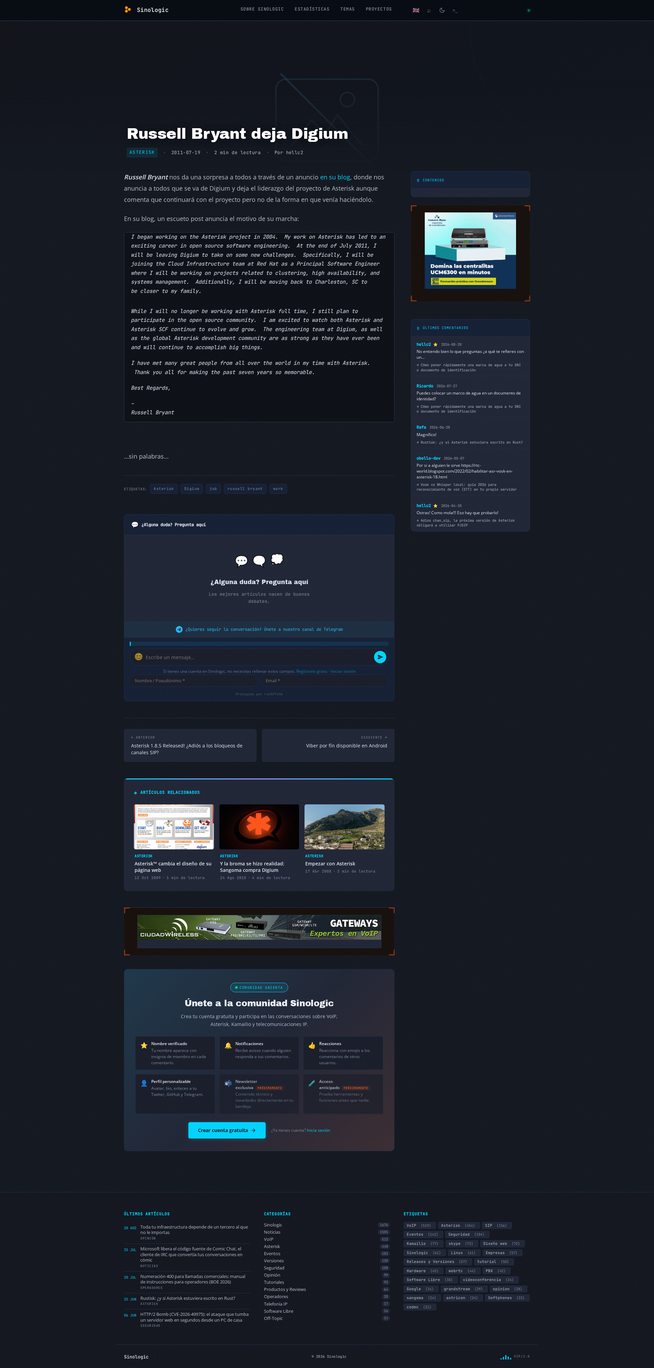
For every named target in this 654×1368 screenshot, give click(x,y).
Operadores (326, 1296)
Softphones (506, 1297)
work (278, 488)
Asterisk (142, 152)
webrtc (462, 1270)
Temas (347, 9)
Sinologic (326, 1225)
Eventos (326, 1254)
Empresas (501, 1252)
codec (419, 1307)
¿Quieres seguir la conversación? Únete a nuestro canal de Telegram (264, 629)
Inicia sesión (318, 1130)
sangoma (421, 1297)
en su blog (335, 177)
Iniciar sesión (343, 671)
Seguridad (326, 1268)
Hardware (422, 1270)
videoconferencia (488, 1279)
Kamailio (422, 1243)
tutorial (493, 1261)
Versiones (326, 1261)
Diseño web (501, 1243)
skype (461, 1243)
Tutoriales (326, 1282)
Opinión (326, 1275)
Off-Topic (326, 1318)
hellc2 (294, 152)
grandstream (463, 1289)
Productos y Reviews (326, 1289)
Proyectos (379, 9)
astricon (462, 1297)
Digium (192, 488)
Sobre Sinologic (262, 9)
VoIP (326, 1239)
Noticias (326, 1232)
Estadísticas (312, 9)
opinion (507, 1289)
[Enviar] (380, 657)
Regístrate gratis (312, 671)
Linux (463, 1252)
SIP (496, 1225)
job (213, 488)
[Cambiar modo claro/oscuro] (442, 10)
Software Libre (326, 1311)
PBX (495, 1270)
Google (420, 1289)
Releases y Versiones (437, 1261)
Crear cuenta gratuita (223, 1130)
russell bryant (245, 488)
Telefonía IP (326, 1304)
